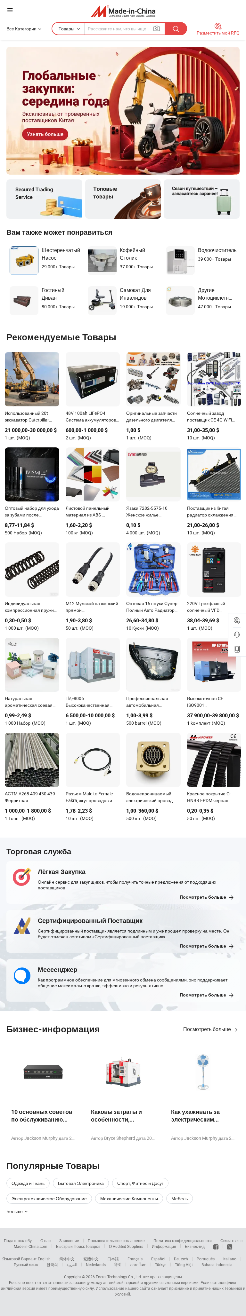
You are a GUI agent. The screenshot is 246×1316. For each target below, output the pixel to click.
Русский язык (26, 1264)
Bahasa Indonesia (217, 1264)
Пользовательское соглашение (116, 1240)
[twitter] (229, 1246)
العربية (72, 1264)
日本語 (113, 1258)
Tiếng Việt (184, 1264)
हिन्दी (117, 1264)
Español (158, 1258)
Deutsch (181, 1258)
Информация (164, 1246)
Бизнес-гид (195, 1246)
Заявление (69, 1240)
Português (206, 1258)
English (44, 1258)
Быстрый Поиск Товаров (78, 1246)
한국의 (52, 1264)
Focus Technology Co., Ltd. (119, 1276)
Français (135, 1258)
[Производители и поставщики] (123, 11)
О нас (45, 1240)
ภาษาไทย (138, 1264)
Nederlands (96, 1264)
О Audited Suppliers (126, 1246)
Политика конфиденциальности (182, 1240)
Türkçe (160, 1264)
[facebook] (215, 1246)
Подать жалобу (18, 1240)
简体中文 (67, 1258)
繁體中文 (91, 1258)
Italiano (229, 1258)
